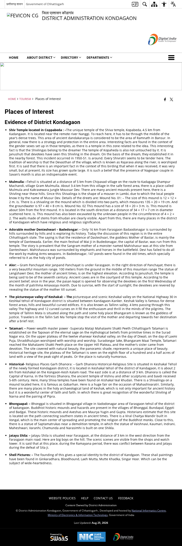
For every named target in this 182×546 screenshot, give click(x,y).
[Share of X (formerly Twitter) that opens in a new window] (171, 99)
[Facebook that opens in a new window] (165, 99)
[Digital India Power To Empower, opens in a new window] (123, 537)
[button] (172, 57)
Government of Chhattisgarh (45, 4)
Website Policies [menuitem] (62, 498)
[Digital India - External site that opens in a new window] (157, 49)
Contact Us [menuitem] (103, 498)
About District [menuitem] (39, 57)
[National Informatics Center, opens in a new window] (91, 537)
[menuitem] (135, 4)
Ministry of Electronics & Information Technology (78, 515)
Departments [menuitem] (98, 57)
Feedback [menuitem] (125, 498)
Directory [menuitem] (69, 57)
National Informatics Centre (149, 510)
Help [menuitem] (84, 498)
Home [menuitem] (13, 57)
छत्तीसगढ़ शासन (14, 4)
